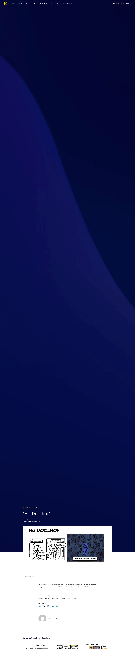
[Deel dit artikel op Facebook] (48, 606)
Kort (27, 3)
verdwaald (74, 598)
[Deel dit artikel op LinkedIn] (52, 606)
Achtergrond (43, 3)
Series (52, 3)
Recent (13, 3)
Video (58, 3)
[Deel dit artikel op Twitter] (44, 606)
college (64, 598)
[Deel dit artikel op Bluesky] (39, 606)
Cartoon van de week (44, 598)
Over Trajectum (67, 3)
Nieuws (20, 3)
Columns (33, 3)
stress (68, 598)
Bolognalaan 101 (56, 598)
